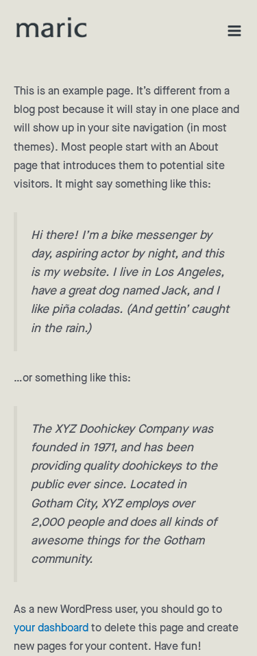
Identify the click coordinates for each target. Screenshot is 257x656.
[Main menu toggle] (234, 31)
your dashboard (51, 628)
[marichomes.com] (51, 27)
